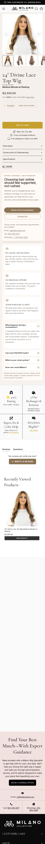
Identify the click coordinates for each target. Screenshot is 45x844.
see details (34, 430)
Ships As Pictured (26, 106)
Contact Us (22, 217)
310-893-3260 (35, 809)
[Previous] (6, 34)
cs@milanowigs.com (17, 230)
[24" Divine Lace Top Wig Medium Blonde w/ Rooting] (7, 60)
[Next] (38, 34)
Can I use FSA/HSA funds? (17, 353)
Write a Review (25, 462)
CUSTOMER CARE (13, 833)
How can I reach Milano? (16, 367)
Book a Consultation (22, 783)
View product (22, 538)
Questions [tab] (18, 450)
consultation (14, 432)
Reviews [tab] (6, 450)
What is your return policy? (17, 360)
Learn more (30, 97)
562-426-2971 (14, 234)
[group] (22, 2)
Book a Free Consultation (22, 210)
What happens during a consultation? (15, 326)
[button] (36, 8)
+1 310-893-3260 (21, 237)
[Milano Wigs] (22, 9)
